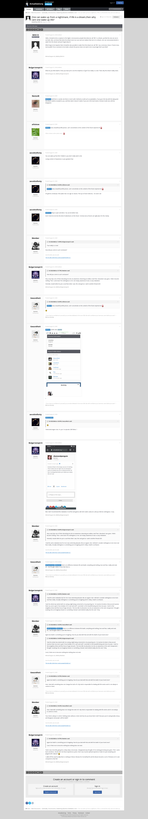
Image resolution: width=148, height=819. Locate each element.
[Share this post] (119, 35)
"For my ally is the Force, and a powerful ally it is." (58, 257)
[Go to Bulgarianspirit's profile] (35, 75)
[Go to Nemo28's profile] (35, 104)
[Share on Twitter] (29, 803)
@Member (58, 565)
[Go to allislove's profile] (35, 132)
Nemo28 (35, 96)
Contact (87, 813)
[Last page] (42, 30)
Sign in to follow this (106, 17)
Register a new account (50, 792)
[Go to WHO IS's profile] (28, 18)
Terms (69, 813)
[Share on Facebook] (27, 803)
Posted (51, 35)
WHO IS (40, 22)
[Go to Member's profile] (35, 246)
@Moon (48, 127)
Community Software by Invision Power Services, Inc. (74, 816)
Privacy (75, 813)
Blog (59, 9)
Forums (28, 9)
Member (35, 238)
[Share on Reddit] (32, 803)
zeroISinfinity (36, 153)
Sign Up (120, 3)
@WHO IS (48, 99)
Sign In (112, 3)
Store (66, 9)
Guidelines (39, 9)
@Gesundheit (49, 417)
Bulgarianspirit (35, 67)
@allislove (48, 213)
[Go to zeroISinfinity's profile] (35, 160)
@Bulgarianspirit (50, 565)
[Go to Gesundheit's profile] (35, 306)
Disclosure (81, 813)
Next (38, 29)
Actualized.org (62, 813)
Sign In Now (97, 792)
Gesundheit (35, 298)
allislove (35, 124)
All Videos (50, 9)
